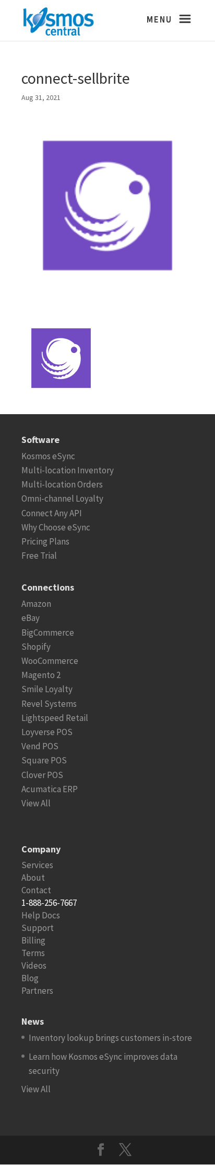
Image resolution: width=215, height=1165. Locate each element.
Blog (30, 978)
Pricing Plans (45, 541)
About (33, 877)
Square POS (44, 760)
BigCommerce (47, 632)
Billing (33, 940)
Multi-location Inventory (67, 470)
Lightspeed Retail (54, 718)
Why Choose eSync (55, 527)
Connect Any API (51, 513)
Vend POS (39, 746)
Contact (36, 890)
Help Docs (40, 915)
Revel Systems (49, 703)
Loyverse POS (47, 732)
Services (37, 865)
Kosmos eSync (48, 456)
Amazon (36, 603)
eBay (30, 618)
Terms (33, 953)
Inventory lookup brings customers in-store (110, 1038)
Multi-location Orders (62, 484)
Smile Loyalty (47, 689)
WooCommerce (49, 661)
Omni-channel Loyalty (62, 498)
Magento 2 (41, 675)
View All (36, 803)
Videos (33, 965)
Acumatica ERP (49, 789)
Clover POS (42, 775)
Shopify (36, 646)
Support (37, 928)
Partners (37, 990)
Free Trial (39, 555)
